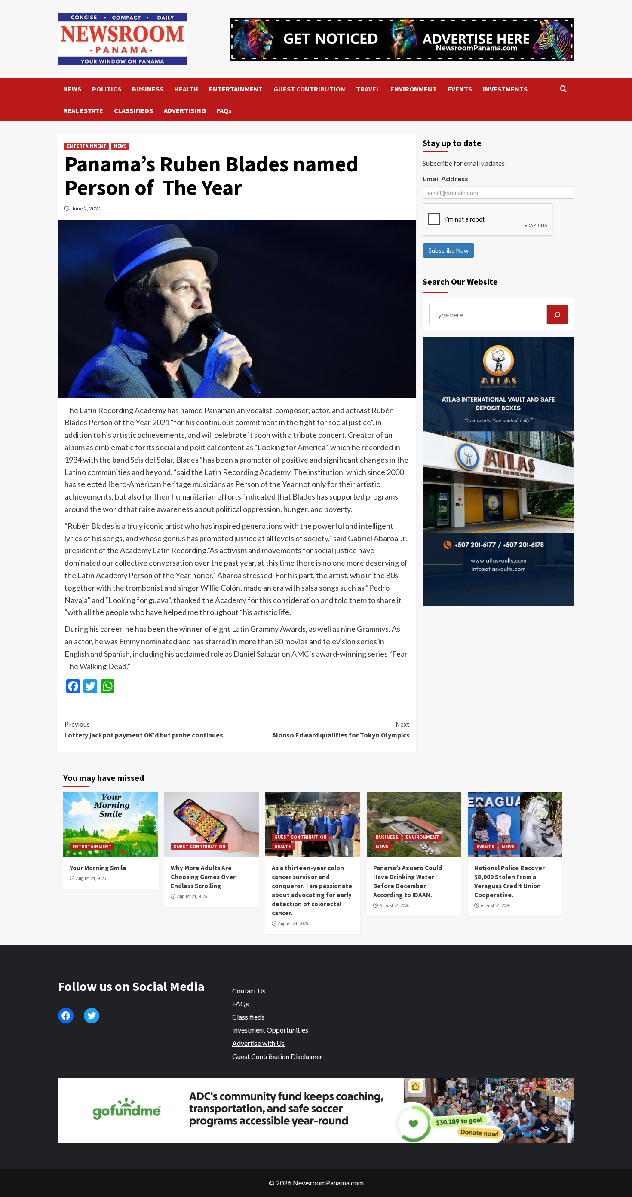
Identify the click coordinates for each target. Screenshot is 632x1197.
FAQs (224, 110)
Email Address (445, 178)
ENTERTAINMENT (236, 89)
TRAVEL (368, 89)
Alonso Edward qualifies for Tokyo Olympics (340, 730)
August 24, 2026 (91, 878)
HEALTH (186, 89)
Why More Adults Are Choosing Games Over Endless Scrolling (203, 877)
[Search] (563, 89)
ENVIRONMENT (413, 89)
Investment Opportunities (270, 1030)
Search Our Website (460, 281)
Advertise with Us (258, 1043)
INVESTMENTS (505, 89)
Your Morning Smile (98, 868)
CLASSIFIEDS (133, 110)
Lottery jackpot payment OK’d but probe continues (143, 730)
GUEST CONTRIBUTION (309, 89)
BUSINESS (147, 89)
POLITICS (106, 89)
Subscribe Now (448, 250)
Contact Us (249, 991)
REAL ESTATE (83, 110)
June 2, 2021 (86, 208)
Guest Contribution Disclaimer (277, 1056)
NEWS (72, 89)
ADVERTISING (185, 110)
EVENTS (460, 89)
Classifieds (248, 1017)
